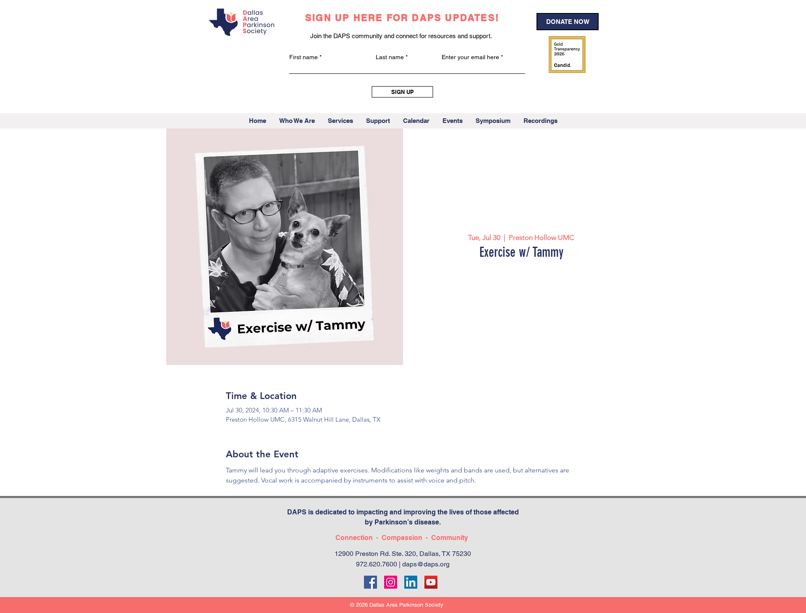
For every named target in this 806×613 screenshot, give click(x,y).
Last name (390, 57)
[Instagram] (390, 582)
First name (303, 57)
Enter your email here (470, 57)
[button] (296, 120)
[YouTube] (430, 582)
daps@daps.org (426, 564)
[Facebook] (370, 582)
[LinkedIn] (410, 582)
